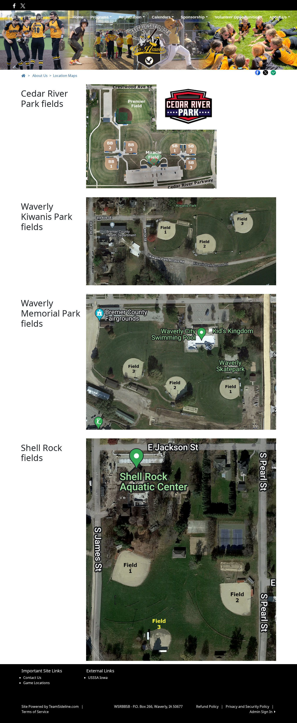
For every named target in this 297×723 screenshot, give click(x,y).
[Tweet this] (266, 72)
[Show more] (273, 72)
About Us (278, 17)
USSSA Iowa (98, 677)
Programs (99, 17)
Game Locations (36, 682)
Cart (35, 17)
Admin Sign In (262, 711)
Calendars (161, 17)
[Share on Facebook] (258, 72)
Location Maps (65, 75)
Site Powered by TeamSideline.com (50, 706)
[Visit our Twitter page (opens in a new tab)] (22, 5)
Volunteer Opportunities (237, 17)
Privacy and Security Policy (247, 706)
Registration (130, 17)
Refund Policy (207, 706)
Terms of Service (35, 711)
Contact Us (32, 677)
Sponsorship (193, 17)
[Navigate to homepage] (23, 75)
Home (78, 17)
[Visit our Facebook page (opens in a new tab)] (14, 5)
